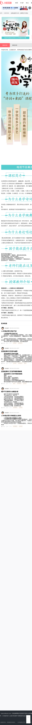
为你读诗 (7, 328)
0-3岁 (22, 3)
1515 (4, 426)
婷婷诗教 (6, 13)
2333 (4, 343)
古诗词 (14, 343)
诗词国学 (20, 343)
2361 (4, 383)
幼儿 (27, 3)
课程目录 (14, 45)
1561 (4, 407)
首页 (16, 3)
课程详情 (4, 45)
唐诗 (25, 363)
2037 (4, 363)
